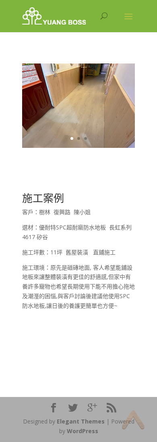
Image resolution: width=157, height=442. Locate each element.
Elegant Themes (81, 421)
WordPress (82, 431)
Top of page (133, 419)
